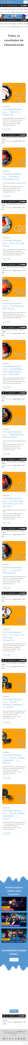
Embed (26, 9)
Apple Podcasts (15, 12)
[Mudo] (22, 5)
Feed (26, 12)
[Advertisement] (14, 67)
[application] (14, 5)
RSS (22, 12)
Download (20, 9)
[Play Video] (14, 904)
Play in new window (10, 9)
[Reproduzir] (2, 5)
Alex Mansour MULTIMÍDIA (9, 1031)
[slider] (25, 5)
